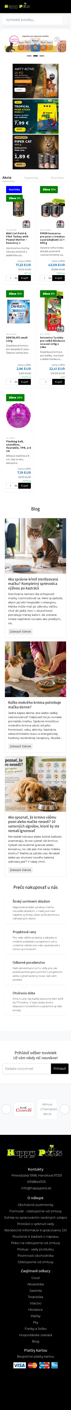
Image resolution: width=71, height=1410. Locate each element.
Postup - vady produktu (35, 1249)
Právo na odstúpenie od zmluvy (35, 1243)
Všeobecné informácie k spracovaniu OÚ (35, 1230)
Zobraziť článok (20, 631)
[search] (65, 20)
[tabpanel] (35, 43)
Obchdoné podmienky (35, 1205)
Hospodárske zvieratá (35, 1335)
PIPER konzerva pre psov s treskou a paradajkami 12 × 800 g (52, 238)
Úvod (35, 1278)
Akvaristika (35, 1284)
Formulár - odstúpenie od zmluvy (35, 1211)
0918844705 (36, 1182)
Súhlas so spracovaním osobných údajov (35, 1217)
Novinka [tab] (57, 178)
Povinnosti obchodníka (35, 1256)
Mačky (35, 1316)
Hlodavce (35, 1310)
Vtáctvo (35, 1303)
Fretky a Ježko (36, 1329)
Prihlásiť (59, 1069)
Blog (35, 1341)
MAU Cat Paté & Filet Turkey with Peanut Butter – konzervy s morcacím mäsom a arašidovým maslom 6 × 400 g (17, 242)
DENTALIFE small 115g (16, 339)
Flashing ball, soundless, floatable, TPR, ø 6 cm (18, 446)
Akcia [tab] (6, 177)
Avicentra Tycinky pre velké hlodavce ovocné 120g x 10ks (52, 342)
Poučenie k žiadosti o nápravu (35, 1236)
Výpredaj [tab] (31, 178)
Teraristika (35, 1297)
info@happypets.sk (36, 1188)
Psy (35, 1322)
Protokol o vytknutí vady (35, 1224)
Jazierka (35, 1290)
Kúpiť (24, 278)
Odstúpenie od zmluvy (35, 1262)
